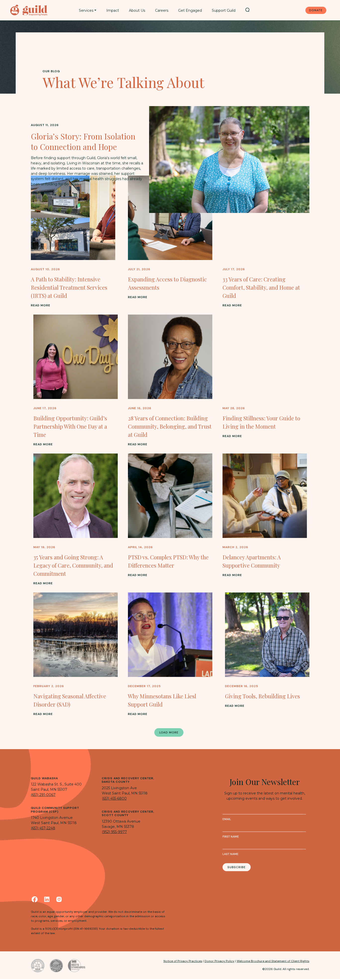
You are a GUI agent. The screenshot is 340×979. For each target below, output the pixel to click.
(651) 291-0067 (43, 794)
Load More (168, 732)
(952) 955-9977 (114, 832)
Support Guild (223, 10)
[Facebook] (34, 899)
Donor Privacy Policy (219, 961)
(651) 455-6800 (114, 798)
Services (86, 10)
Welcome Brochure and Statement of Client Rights (273, 961)
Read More (40, 193)
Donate (316, 10)
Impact (112, 10)
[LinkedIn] (47, 899)
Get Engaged (190, 10)
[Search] (247, 10)
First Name (231, 837)
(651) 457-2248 (43, 828)
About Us (137, 10)
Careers (161, 10)
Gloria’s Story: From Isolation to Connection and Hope (83, 141)
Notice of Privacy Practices (183, 961)
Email (227, 819)
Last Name (230, 854)
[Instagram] (59, 899)
